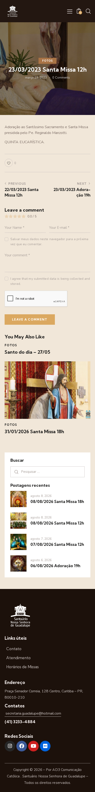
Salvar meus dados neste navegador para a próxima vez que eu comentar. (49, 241)
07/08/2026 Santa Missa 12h (57, 544)
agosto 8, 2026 (41, 496)
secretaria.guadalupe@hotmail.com (33, 713)
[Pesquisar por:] (47, 471)
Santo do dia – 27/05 (27, 352)
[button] (69, 11)
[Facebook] (21, 746)
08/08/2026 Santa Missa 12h (57, 523)
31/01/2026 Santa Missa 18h (34, 431)
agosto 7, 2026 (41, 539)
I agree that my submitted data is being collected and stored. (50, 281)
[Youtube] (33, 746)
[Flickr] (45, 746)
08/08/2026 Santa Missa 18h (57, 501)
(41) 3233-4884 (20, 721)
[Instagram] (10, 746)
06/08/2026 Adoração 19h (55, 565)
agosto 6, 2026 (41, 560)
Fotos (47, 60)
